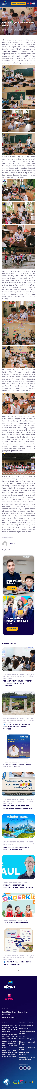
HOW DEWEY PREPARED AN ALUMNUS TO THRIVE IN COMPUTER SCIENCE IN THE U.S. (18, 1039)
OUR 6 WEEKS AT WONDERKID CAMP (16, 923)
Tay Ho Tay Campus (14, 29)
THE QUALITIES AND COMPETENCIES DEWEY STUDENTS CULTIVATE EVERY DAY (18, 807)
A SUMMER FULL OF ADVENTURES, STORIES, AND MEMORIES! (15, 1076)
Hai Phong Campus (23, 675)
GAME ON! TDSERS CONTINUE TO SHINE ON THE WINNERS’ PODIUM (17, 765)
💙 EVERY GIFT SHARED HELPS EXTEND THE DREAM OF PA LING (17, 963)
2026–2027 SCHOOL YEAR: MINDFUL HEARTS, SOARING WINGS (16, 848)
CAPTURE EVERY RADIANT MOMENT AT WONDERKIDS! (17, 1001)
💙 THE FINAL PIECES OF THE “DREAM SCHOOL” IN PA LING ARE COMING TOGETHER (16, 727)
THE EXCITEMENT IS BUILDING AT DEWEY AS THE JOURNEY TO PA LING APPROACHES (17, 683)
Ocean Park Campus (25, 677)
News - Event (8, 678)
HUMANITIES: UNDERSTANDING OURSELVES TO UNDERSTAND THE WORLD (18, 886)
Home (4, 29)
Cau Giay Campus (9, 675)
